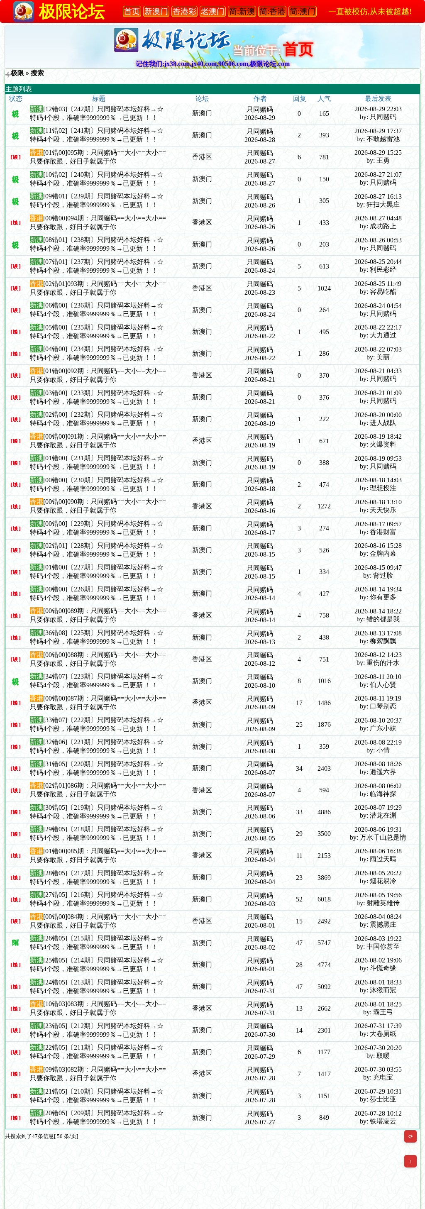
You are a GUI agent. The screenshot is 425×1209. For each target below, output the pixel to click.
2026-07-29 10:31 (378, 1091)
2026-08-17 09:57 (378, 524)
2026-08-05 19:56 (378, 895)
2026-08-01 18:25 (378, 1004)
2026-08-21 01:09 (378, 392)
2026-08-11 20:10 (377, 676)
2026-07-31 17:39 (378, 1025)
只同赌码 (260, 109)
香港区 (202, 156)
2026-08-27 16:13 (378, 196)
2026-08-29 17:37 (378, 130)
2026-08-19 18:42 (378, 436)
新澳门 (202, 113)
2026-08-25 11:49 (377, 283)
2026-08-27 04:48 (378, 218)
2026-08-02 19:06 (378, 960)
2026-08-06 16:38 (378, 851)
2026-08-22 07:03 (378, 349)
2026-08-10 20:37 (378, 720)
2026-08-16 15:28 (378, 545)
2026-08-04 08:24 (378, 916)
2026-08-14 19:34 (378, 589)
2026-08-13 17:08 (378, 633)
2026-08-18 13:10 (378, 502)
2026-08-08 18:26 (378, 763)
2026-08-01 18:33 (378, 982)
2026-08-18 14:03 (378, 480)
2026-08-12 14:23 (378, 654)
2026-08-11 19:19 (377, 698)
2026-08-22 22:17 (378, 327)
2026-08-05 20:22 (378, 873)
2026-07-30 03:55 (378, 1069)
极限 (17, 72)
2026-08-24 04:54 (378, 305)
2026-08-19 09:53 (378, 458)
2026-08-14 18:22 (378, 611)
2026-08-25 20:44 (378, 261)
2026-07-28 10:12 (378, 1113)
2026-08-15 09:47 (378, 567)
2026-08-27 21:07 (378, 174)
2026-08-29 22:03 (378, 108)
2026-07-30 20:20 (378, 1047)
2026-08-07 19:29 (378, 807)
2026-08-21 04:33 (378, 370)
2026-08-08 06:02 (378, 785)
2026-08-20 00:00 (378, 414)
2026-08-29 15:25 (378, 152)
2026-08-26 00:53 (378, 240)
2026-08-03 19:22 (378, 938)
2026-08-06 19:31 (378, 829)
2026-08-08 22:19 (378, 742)
